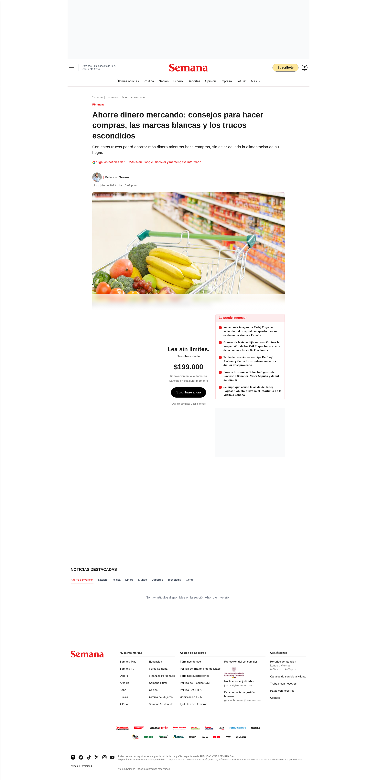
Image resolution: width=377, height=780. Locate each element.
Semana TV (127, 668)
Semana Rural (158, 682)
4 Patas (124, 704)
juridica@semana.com (238, 685)
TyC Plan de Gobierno (193, 704)
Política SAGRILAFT (192, 689)
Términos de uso (190, 661)
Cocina (153, 689)
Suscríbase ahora (188, 392)
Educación (155, 661)
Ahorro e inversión (133, 97)
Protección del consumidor (240, 661)
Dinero (124, 675)
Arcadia (124, 682)
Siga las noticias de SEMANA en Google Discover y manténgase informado (148, 162)
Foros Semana (158, 668)
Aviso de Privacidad (85, 766)
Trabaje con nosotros (283, 683)
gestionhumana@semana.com (243, 700)
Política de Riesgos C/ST (195, 682)
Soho (123, 689)
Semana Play (128, 661)
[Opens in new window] (81, 757)
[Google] (73, 757)
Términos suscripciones (194, 675)
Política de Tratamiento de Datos (200, 668)
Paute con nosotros (282, 690)
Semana (97, 97)
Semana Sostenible (161, 704)
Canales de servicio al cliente (288, 676)
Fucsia (124, 696)
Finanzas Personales (162, 675)
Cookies (275, 697)
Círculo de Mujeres (161, 696)
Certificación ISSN (191, 696)
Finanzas (112, 97)
